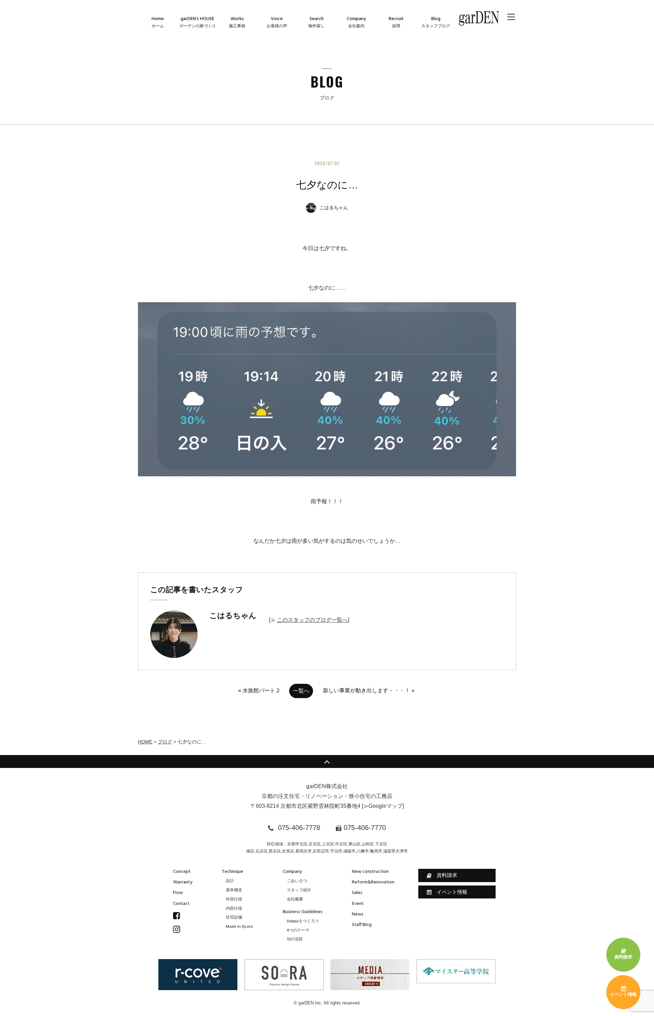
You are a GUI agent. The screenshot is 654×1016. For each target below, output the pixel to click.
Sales (357, 893)
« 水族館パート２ (259, 690)
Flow (178, 893)
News (357, 914)
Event (358, 904)
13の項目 (295, 939)
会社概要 (295, 899)
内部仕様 (234, 908)
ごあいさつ (297, 881)
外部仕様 (234, 899)
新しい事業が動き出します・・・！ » (369, 690)
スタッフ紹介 (299, 890)
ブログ (165, 741)
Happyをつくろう (303, 921)
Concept (182, 872)
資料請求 (447, 875)
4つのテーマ (298, 930)
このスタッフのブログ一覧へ (312, 620)
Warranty (182, 882)
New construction (370, 872)
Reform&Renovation (373, 882)
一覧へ (301, 691)
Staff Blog (362, 925)
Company (292, 872)
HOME (145, 741)
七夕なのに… (327, 184)
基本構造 (234, 890)
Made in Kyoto (239, 926)
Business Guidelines (303, 912)
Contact (181, 904)
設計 (230, 881)
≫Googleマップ (383, 806)
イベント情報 (452, 892)
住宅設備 (234, 917)
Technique (232, 872)
